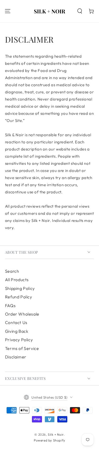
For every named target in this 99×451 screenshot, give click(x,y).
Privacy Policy (19, 339)
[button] (80, 11)
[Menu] (7, 11)
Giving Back (17, 331)
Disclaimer (15, 356)
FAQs (10, 305)
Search (12, 271)
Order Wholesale (22, 314)
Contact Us (16, 322)
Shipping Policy (20, 288)
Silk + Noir (56, 434)
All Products (17, 279)
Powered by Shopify (49, 440)
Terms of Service (22, 348)
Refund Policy (18, 296)
